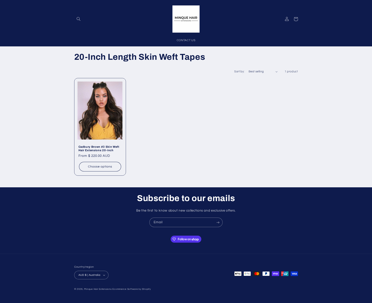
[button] (78, 19)
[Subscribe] (218, 222)
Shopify (146, 289)
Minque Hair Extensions (98, 289)
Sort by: (239, 71)
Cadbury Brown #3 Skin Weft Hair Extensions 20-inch (98, 148)
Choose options (100, 166)
